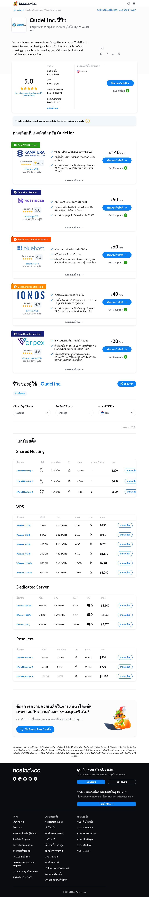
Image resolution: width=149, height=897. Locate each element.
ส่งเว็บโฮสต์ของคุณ (23, 845)
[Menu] (134, 3)
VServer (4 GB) (23, 544)
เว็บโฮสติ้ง (50, 827)
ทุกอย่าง (20, 412)
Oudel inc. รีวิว (48, 20)
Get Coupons (117, 168)
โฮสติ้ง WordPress (54, 833)
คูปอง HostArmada (86, 833)
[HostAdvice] (25, 3)
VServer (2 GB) (23, 535)
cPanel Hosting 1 (24, 470)
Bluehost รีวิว (32, 263)
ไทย (107, 412)
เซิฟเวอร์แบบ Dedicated (57, 868)
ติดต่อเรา (17, 827)
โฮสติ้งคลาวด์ (52, 862)
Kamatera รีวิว (32, 169)
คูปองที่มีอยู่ (120, 90)
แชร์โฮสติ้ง (50, 839)
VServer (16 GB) (24, 573)
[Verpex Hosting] (31, 342)
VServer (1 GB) (23, 525)
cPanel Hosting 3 (24, 492)
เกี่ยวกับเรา (18, 821)
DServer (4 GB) (23, 605)
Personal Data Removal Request (24, 864)
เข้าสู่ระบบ (122, 782)
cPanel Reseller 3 (24, 676)
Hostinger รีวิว (32, 216)
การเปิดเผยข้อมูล (21, 856)
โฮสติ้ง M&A (105, 804)
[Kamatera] (31, 153)
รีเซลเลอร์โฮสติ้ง (53, 874)
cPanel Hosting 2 (24, 481)
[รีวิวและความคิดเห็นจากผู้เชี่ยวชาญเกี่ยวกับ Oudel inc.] (101, 54)
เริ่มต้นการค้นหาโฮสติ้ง (37, 729)
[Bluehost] (31, 248)
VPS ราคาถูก (51, 856)
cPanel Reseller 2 (24, 667)
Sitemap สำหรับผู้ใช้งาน (25, 833)
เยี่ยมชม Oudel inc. (120, 83)
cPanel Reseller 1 (24, 657)
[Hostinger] (31, 201)
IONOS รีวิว (32, 310)
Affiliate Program (21, 839)
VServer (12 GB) (24, 563)
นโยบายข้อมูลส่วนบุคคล (25, 871)
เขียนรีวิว (128, 383)
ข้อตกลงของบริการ (22, 876)
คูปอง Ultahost (84, 845)
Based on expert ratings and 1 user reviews (28, 94)
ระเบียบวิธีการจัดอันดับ (107, 10)
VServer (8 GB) (23, 554)
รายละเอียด (132, 470)
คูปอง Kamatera (85, 827)
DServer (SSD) (23, 624)
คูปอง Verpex (83, 850)
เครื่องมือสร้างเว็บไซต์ (56, 879)
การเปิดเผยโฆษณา (127, 10)
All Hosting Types (54, 821)
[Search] (128, 3)
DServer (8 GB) (23, 615)
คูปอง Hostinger (85, 839)
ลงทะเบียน (91, 782)
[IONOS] (31, 295)
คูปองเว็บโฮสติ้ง (85, 821)
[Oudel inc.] (19, 24)
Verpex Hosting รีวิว (32, 358)
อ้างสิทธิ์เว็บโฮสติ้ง (22, 850)
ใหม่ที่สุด (62, 412)
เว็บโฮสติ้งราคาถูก (54, 845)
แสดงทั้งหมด (52, 108)
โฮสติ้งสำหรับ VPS (54, 850)
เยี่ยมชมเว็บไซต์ (115, 160)
